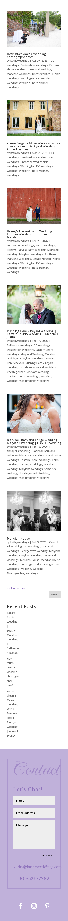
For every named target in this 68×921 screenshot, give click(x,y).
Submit (48, 855)
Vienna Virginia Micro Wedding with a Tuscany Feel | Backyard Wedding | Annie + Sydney (33, 146)
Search (55, 594)
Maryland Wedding (39, 69)
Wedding (12, 83)
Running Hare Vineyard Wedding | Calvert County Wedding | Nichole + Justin (32, 334)
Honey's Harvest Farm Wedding (26, 249)
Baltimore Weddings (19, 345)
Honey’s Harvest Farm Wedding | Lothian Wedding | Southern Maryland (31, 234)
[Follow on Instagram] (34, 906)
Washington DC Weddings (36, 78)
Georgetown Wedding (34, 551)
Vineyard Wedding (38, 372)
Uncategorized (41, 74)
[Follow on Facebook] (20, 906)
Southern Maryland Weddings (38, 367)
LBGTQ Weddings (31, 464)
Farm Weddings (45, 245)
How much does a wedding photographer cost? (26, 55)
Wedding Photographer (33, 83)
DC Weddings (41, 345)
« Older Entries (16, 588)
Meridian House (18, 538)
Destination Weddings (34, 65)
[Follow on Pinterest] (47, 906)
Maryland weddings (19, 74)
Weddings (13, 87)
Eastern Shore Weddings (35, 460)
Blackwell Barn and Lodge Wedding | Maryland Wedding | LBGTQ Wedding (34, 441)
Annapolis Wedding (18, 451)
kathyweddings (19, 60)
